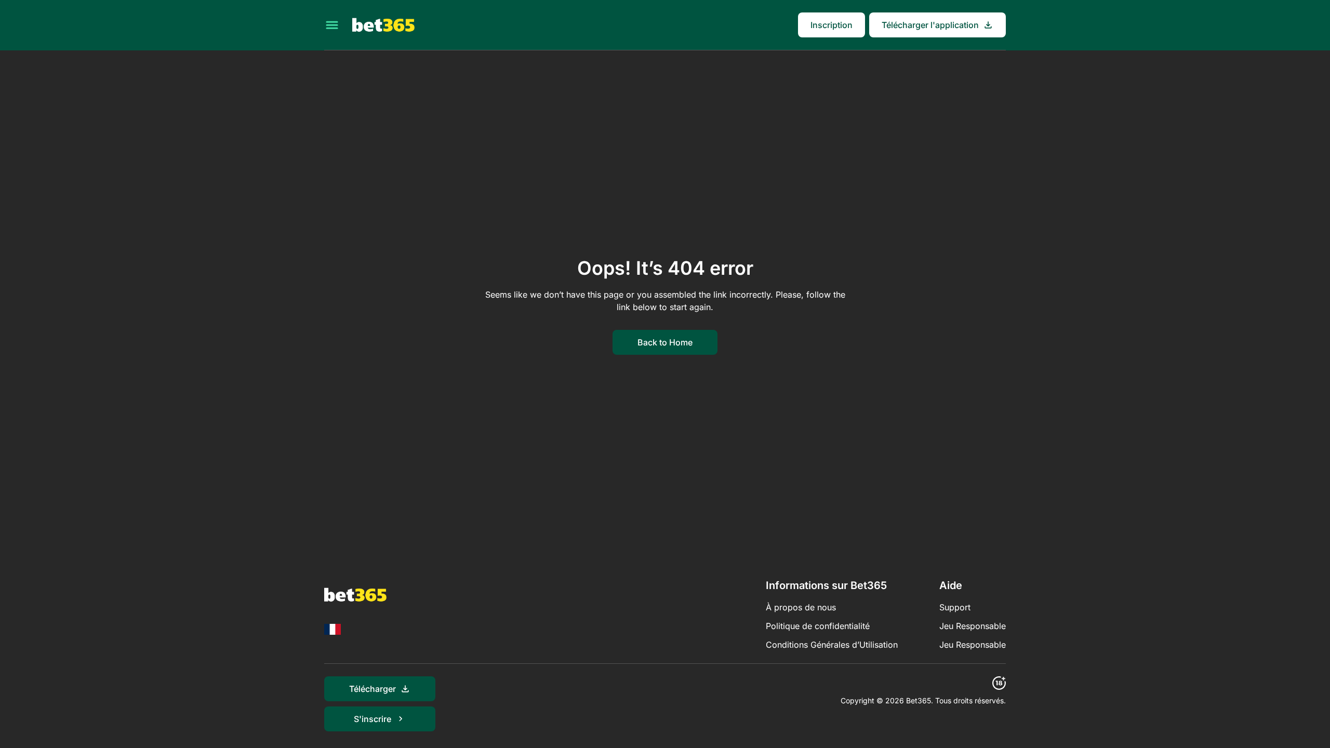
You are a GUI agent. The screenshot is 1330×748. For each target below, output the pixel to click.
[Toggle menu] (332, 25)
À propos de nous (801, 607)
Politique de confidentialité (818, 626)
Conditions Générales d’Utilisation (832, 644)
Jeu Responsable (972, 626)
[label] (332, 629)
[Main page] (383, 25)
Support (954, 607)
